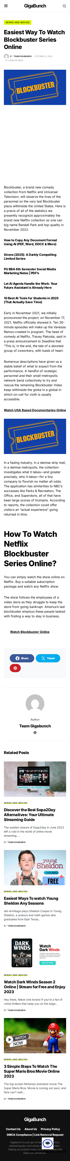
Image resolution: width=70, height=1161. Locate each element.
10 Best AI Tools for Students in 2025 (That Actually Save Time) (31, 300)
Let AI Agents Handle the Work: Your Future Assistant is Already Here (30, 285)
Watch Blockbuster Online (30, 632)
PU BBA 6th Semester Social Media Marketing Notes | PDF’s (30, 271)
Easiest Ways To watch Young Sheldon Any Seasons (31, 901)
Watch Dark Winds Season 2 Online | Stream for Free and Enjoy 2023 (34, 987)
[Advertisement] (35, 148)
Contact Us (13, 1129)
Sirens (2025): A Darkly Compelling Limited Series (30, 256)
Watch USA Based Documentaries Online (35, 410)
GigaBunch (35, 6)
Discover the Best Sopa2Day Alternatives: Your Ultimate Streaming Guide (29, 814)
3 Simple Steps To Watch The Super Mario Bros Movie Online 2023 (32, 1071)
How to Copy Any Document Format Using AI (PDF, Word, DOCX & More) (30, 242)
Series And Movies (17, 22)
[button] (6, 6)
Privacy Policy (50, 1129)
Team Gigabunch (35, 726)
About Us (30, 1129)
